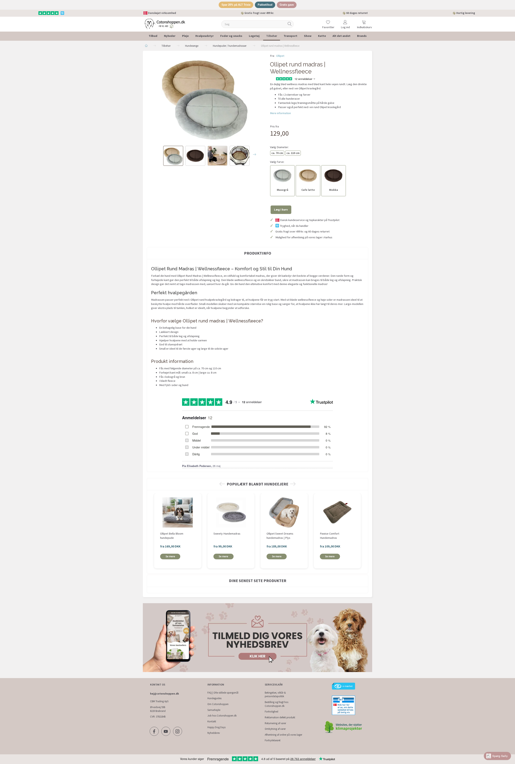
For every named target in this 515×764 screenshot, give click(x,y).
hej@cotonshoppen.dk (164, 693)
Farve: (277, 162)
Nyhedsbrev (213, 733)
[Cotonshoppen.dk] (165, 24)
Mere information (280, 113)
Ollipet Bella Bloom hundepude (171, 536)
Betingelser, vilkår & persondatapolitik (275, 694)
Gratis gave (287, 4)
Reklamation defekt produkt (280, 717)
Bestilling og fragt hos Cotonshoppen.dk (276, 704)
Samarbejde (213, 710)
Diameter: (279, 147)
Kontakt (211, 721)
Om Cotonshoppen (218, 704)
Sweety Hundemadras (226, 533)
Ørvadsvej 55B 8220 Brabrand (158, 709)
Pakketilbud (265, 4)
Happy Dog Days (216, 727)
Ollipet (280, 56)
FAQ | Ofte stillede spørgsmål (222, 692)
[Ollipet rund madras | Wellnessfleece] (205, 98)
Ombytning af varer (275, 729)
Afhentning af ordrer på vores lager (283, 734)
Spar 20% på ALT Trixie (235, 4)
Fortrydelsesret (272, 740)
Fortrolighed (271, 711)
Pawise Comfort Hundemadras (329, 536)
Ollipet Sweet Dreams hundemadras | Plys (280, 536)
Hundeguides (214, 698)
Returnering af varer (275, 723)
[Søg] (290, 24)
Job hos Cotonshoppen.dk (222, 715)
